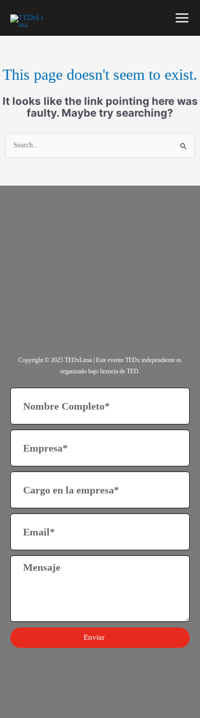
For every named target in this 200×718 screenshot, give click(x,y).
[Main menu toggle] (182, 18)
